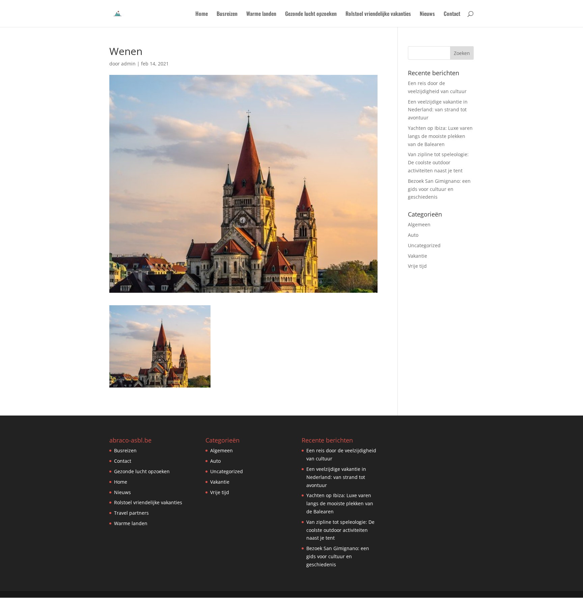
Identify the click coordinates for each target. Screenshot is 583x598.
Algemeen (419, 224)
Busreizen (227, 14)
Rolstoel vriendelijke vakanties (378, 14)
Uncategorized (424, 245)
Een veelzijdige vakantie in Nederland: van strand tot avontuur (438, 109)
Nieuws (427, 14)
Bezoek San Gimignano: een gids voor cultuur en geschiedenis (439, 189)
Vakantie (417, 256)
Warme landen (261, 14)
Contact (452, 14)
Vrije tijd (417, 266)
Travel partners (131, 513)
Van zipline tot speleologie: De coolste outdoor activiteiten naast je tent (438, 162)
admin (128, 63)
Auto (413, 235)
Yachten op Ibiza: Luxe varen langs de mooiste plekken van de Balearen (440, 136)
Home (201, 14)
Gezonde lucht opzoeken (311, 14)
